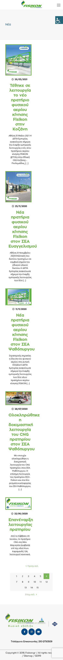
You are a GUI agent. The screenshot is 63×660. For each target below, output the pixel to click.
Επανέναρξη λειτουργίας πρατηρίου (21, 525)
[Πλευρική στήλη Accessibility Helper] (59, 20)
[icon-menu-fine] (58, 5)
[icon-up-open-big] (56, 653)
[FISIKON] (31, 5)
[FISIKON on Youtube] (38, 631)
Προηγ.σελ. (32, 566)
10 (34, 581)
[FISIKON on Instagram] (31, 631)
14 (31, 587)
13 (25, 587)
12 (46, 581)
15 (37, 587)
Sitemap (28, 656)
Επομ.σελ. (30, 594)
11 (40, 581)
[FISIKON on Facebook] (24, 631)
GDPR (38, 656)
